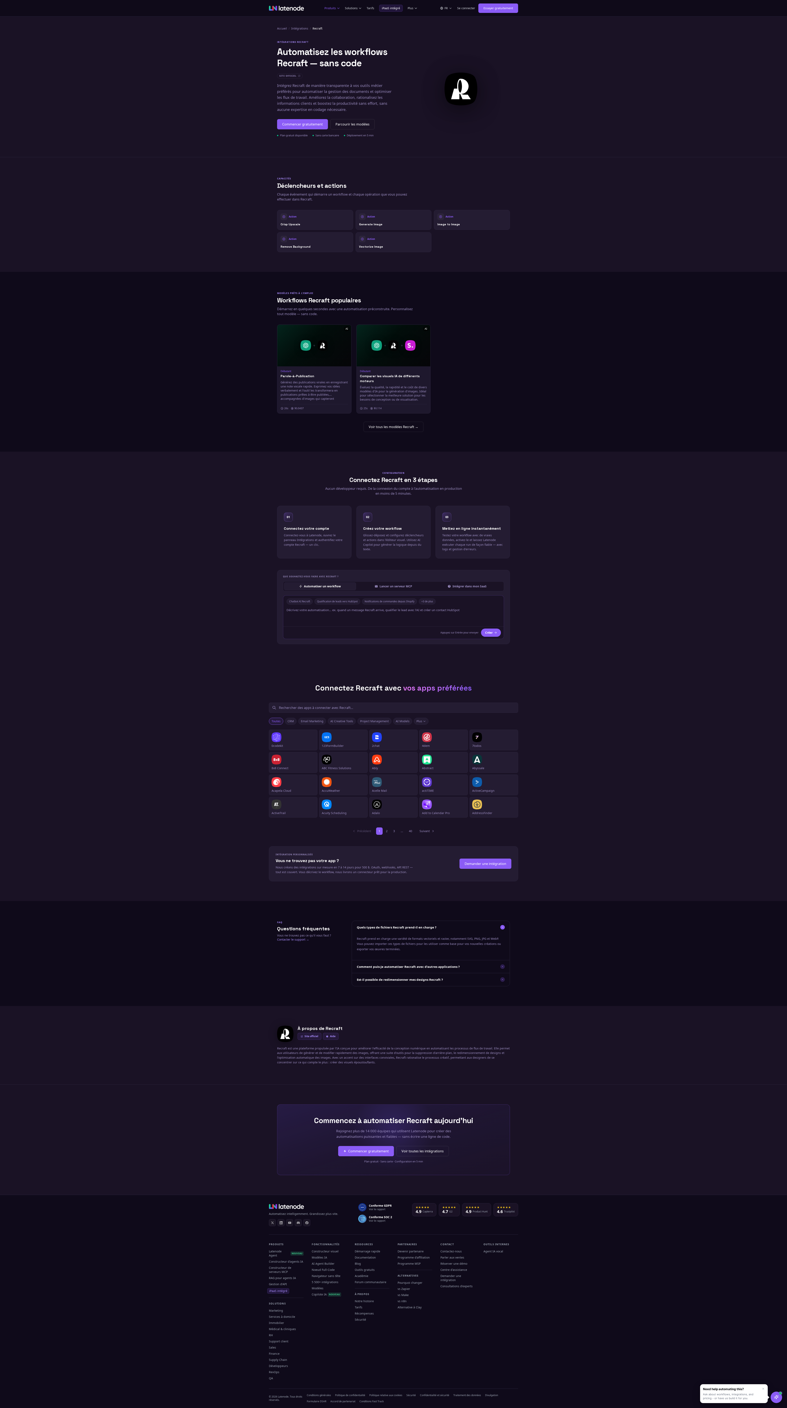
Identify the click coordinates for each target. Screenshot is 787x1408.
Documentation (365, 1257)
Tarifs (370, 8)
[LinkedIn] (280, 1222)
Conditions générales (319, 1395)
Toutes (276, 721)
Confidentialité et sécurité (434, 1395)
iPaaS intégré (391, 8)
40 (410, 831)
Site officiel (311, 1036)
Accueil (282, 28)
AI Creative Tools (341, 721)
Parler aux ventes (452, 1257)
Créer (489, 633)
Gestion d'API (278, 1284)
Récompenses (364, 1313)
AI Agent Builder (323, 1264)
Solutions (351, 8)
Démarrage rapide (367, 1251)
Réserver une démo (453, 1264)
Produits (330, 8)
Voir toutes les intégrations (422, 1151)
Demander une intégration (485, 863)
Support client (278, 1341)
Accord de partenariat (342, 1401)
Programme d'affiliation (414, 1257)
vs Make (403, 1295)
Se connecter (466, 8)
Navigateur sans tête (326, 1276)
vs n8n (402, 1301)
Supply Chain (278, 1360)
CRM (291, 721)
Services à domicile (282, 1317)
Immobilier (276, 1323)
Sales (272, 1347)
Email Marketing (312, 721)
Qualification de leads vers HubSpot (337, 601)
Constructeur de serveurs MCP (280, 1270)
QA (271, 1378)
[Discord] (298, 1222)
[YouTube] (289, 1222)
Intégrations (299, 28)
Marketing (276, 1310)
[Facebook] (306, 1222)
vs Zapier (404, 1289)
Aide (332, 1036)
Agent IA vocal (493, 1251)
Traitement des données (467, 1395)
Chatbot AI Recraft (299, 601)
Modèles (317, 1288)
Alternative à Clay (410, 1307)
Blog (358, 1264)
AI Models (402, 721)
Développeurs (278, 1366)
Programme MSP (409, 1264)
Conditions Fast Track (371, 1401)
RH (271, 1335)
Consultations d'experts (456, 1286)
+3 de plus (427, 601)
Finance (274, 1354)
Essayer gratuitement (498, 8)
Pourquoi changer (410, 1283)
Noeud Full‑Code (323, 1270)
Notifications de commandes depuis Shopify (389, 601)
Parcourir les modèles (352, 124)
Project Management (374, 721)
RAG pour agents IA (282, 1278)
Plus (410, 8)
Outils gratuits (365, 1270)
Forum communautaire (370, 1282)
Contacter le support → (293, 939)
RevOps (274, 1372)
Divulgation (491, 1395)
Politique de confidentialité (350, 1395)
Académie (361, 1276)
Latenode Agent (286, 1253)
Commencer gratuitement (302, 124)
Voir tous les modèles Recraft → (393, 427)
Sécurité (360, 1319)
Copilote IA (326, 1294)
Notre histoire (364, 1301)
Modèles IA (319, 1257)
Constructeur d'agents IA (286, 1261)
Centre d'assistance (453, 1270)
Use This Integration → (315, 220)
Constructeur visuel (325, 1251)
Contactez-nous (451, 1251)
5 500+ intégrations (325, 1282)
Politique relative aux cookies (385, 1395)
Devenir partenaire (411, 1251)
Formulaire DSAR (316, 1401)
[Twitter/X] (272, 1222)
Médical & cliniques (282, 1329)
